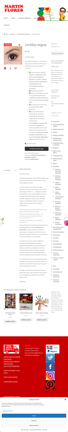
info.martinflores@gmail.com (26, 218)
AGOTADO (34, 155)
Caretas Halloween (58, 183)
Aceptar (34, 416)
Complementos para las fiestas (57, 139)
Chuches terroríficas (58, 223)
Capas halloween (58, 193)
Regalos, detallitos (58, 135)
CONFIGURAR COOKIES (11, 381)
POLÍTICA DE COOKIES (10, 377)
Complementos (57, 247)
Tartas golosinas (58, 155)
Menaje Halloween (58, 218)
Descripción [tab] (7, 170)
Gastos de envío (57, 272)
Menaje (55, 163)
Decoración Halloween (58, 213)
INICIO (6, 18)
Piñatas (55, 132)
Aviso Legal (44, 429)
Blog (54, 266)
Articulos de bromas (58, 232)
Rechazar (34, 420)
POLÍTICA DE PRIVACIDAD (35, 429)
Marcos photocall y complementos (58, 228)
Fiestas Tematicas (58, 250)
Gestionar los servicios (8, 410)
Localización (37, 18)
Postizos (33, 157)
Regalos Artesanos (58, 129)
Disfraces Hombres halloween (58, 177)
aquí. (25, 277)
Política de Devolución (56, 275)
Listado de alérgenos (24, 18)
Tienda (13, 18)
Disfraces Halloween (58, 202)
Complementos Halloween (24, 34)
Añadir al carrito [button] (10, 321)
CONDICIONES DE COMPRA (12, 357)
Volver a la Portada (9, 370)
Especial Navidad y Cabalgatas (58, 144)
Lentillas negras (34, 159)
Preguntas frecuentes (56, 280)
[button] (65, 399)
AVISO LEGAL (8, 359)
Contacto (6, 25)
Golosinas (56, 148)
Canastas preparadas (56, 253)
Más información (34, 425)
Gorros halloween (58, 188)
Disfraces (55, 241)
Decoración (56, 121)
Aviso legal (56, 269)
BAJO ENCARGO (57, 244)
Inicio (7, 34)
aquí (26, 222)
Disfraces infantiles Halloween (58, 171)
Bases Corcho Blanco (57, 151)
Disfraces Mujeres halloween (58, 208)
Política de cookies (25, 429)
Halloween (12, 34)
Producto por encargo (37, 149)
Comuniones (56, 235)
